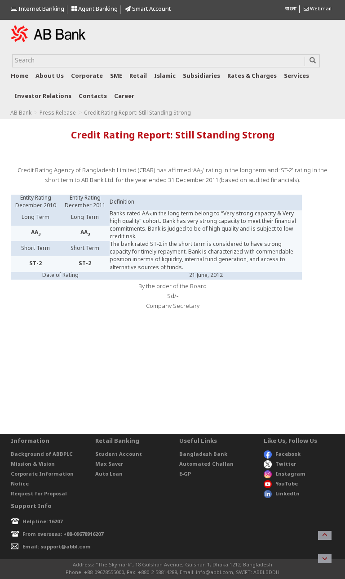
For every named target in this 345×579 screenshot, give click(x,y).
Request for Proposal (39, 494)
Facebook (288, 454)
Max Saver (109, 464)
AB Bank (20, 113)
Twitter (285, 464)
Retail (138, 76)
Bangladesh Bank (203, 454)
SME (116, 76)
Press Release (58, 113)
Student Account (118, 454)
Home (19, 76)
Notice (20, 484)
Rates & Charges (252, 76)
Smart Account (151, 9)
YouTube (286, 484)
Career (124, 96)
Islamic (165, 76)
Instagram (290, 474)
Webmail (320, 9)
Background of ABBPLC (42, 454)
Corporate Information (42, 474)
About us (49, 76)
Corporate (87, 76)
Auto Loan (109, 474)
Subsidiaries (201, 76)
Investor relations (42, 96)
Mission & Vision (33, 464)
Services (296, 76)
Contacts (93, 96)
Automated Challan (206, 464)
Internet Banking (40, 9)
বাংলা (290, 9)
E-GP (185, 474)
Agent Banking (97, 9)
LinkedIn (287, 494)
